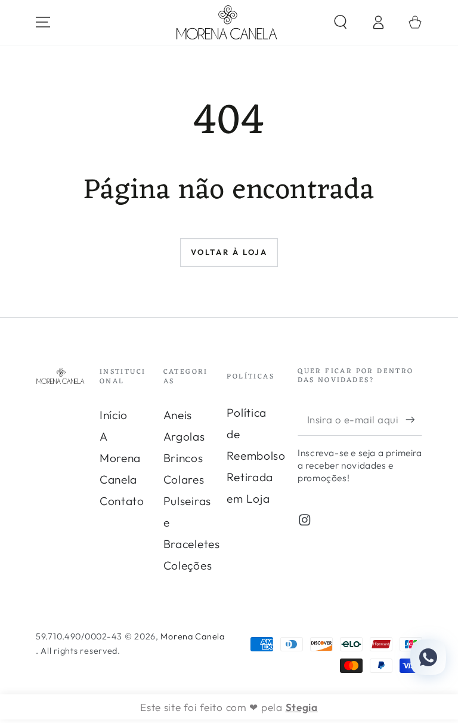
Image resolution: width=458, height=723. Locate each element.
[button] (340, 22)
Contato (122, 501)
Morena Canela (192, 636)
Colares (184, 479)
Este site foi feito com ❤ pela (229, 707)
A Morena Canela (120, 458)
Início (114, 415)
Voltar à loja (229, 252)
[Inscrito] (414, 419)
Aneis (178, 415)
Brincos (183, 458)
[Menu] (42, 22)
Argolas (184, 436)
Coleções (187, 565)
